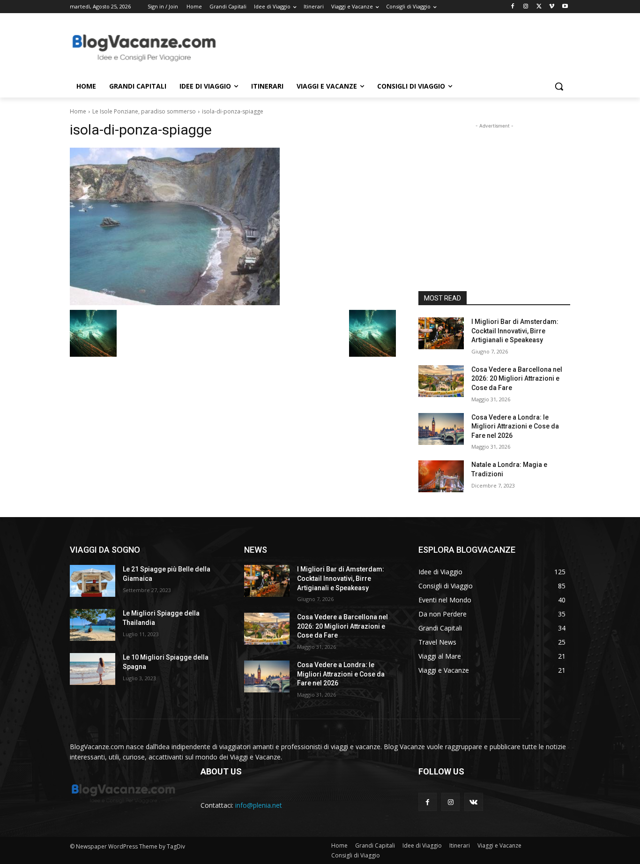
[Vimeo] (551, 6)
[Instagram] (526, 6)
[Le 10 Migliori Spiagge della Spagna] (92, 669)
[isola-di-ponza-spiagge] (233, 226)
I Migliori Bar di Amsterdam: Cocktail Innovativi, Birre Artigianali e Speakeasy (514, 331)
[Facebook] (512, 6)
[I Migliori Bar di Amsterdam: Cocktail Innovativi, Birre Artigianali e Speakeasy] (441, 333)
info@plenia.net (258, 805)
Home (78, 111)
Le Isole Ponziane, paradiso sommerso (144, 111)
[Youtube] (564, 6)
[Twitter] (539, 6)
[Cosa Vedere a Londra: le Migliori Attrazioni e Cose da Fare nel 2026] (441, 429)
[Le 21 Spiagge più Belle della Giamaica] (92, 581)
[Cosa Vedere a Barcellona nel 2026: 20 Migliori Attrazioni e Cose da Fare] (441, 381)
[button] (559, 86)
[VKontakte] (473, 802)
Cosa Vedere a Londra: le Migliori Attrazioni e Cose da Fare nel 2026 (515, 426)
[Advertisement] (390, 47)
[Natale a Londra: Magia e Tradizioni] (441, 476)
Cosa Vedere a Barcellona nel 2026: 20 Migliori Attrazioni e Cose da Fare (516, 378)
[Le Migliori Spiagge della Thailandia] (92, 625)
